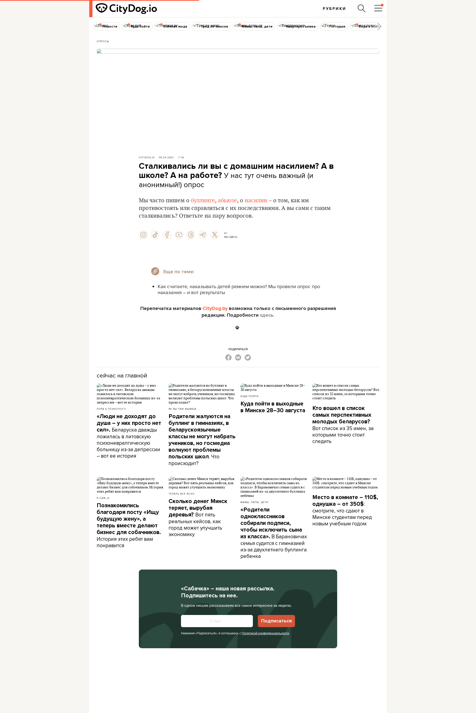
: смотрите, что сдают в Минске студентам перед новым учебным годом (345, 510)
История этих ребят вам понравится (129, 525)
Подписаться (276, 621)
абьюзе (227, 200)
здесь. (267, 315)
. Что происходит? (202, 440)
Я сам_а (103, 498)
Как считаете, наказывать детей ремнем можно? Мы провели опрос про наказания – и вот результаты (239, 289)
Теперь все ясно (182, 493)
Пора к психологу (111, 408)
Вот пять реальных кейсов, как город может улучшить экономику (198, 518)
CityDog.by (215, 308)
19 (182, 157)
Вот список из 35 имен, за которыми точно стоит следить (343, 425)
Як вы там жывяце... (184, 408)
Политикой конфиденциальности (265, 633)
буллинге (203, 200)
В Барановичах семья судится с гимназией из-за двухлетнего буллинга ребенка (273, 533)
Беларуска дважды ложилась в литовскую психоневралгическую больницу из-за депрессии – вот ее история (129, 436)
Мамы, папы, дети (254, 502)
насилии (256, 200)
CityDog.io (147, 157)
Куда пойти (249, 396)
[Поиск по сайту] (362, 8)
